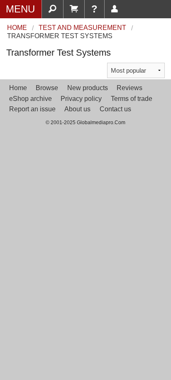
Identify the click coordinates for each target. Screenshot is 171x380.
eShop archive (30, 98)
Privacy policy (81, 98)
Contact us (115, 109)
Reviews (129, 87)
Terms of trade (131, 98)
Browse (47, 87)
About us (77, 109)
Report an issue (32, 109)
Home (18, 87)
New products (87, 87)
